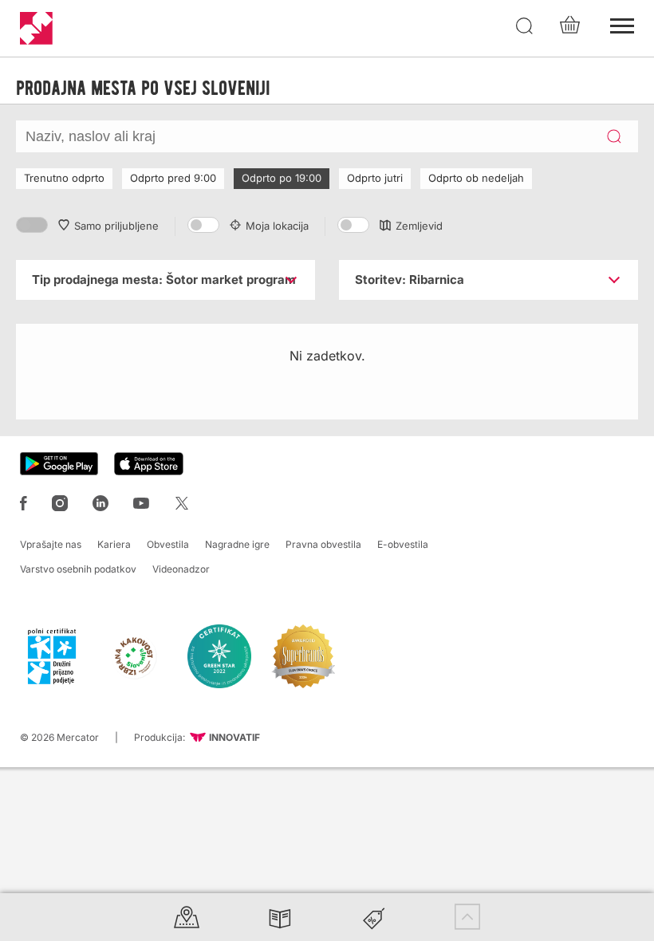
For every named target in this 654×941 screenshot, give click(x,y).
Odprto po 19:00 (281, 177)
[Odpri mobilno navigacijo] (622, 24)
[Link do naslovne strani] (36, 28)
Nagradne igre (237, 544)
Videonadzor (181, 569)
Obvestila (168, 544)
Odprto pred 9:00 (173, 177)
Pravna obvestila (323, 544)
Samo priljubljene (116, 225)
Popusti (374, 917)
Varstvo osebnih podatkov (78, 569)
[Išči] (525, 26)
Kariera (114, 544)
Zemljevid (419, 225)
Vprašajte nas (50, 544)
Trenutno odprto (64, 177)
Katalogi (280, 917)
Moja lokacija (277, 225)
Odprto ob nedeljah (476, 177)
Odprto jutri (375, 177)
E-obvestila (402, 544)
